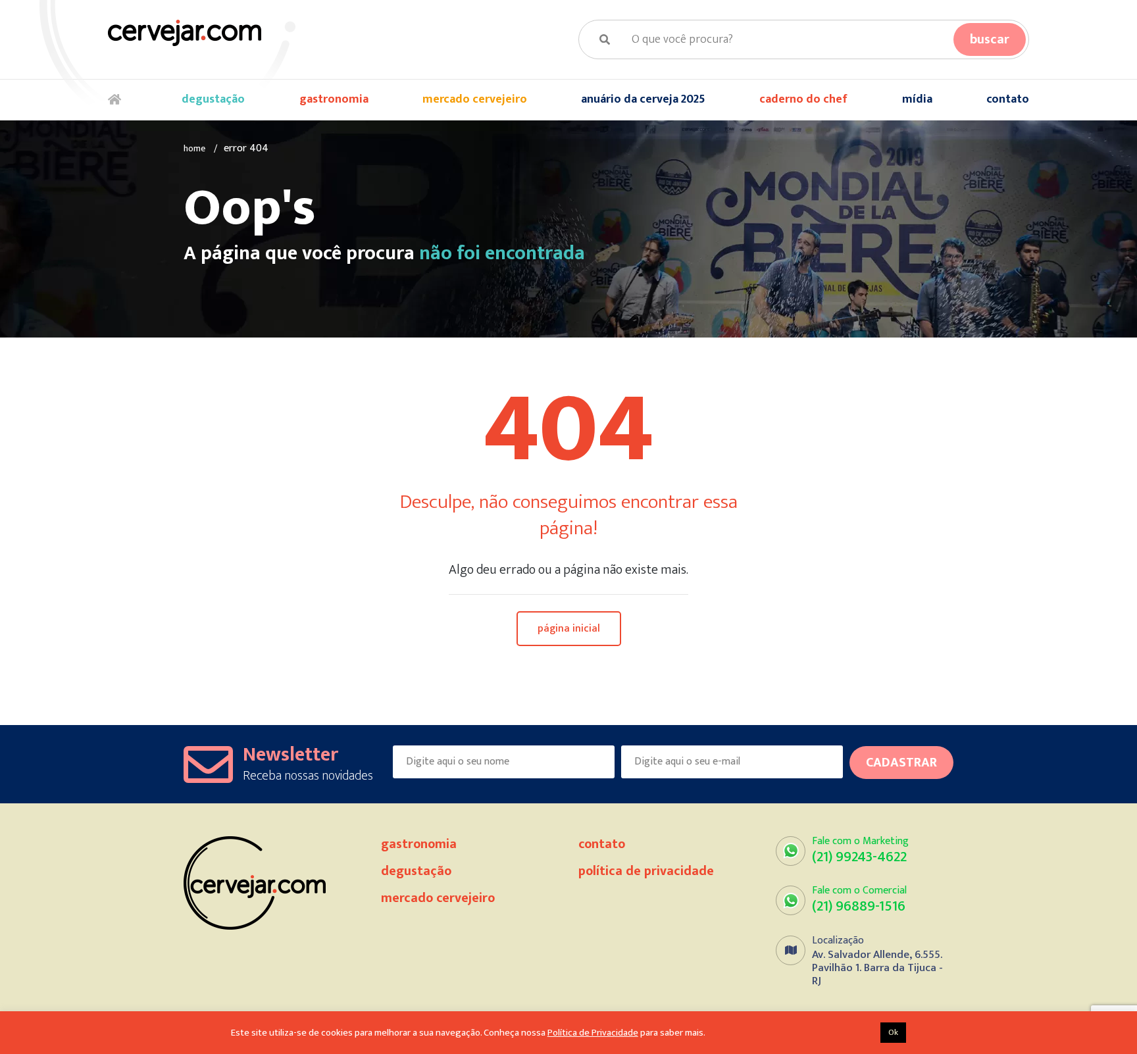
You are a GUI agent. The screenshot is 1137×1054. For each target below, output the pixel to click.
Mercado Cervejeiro (474, 99)
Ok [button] (893, 1032)
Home (118, 100)
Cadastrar (901, 762)
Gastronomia (333, 99)
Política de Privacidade (646, 871)
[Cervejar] (184, 33)
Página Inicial (569, 629)
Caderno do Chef (803, 99)
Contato (1007, 99)
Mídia (917, 99)
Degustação (213, 99)
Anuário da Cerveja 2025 (643, 99)
